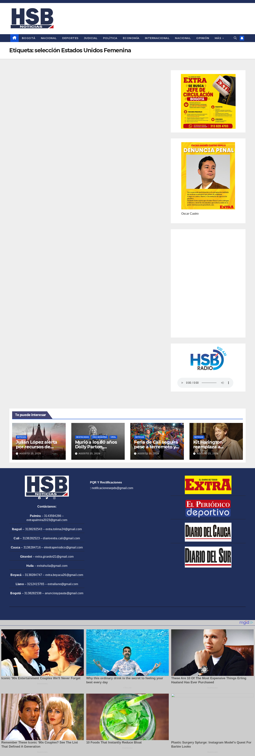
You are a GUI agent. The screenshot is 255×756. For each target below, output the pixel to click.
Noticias (21, 437)
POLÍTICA (110, 38)
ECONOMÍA (131, 38)
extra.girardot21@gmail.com (54, 556)
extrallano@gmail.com (63, 584)
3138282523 (31, 538)
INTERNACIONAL (157, 38)
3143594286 (52, 515)
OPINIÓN (202, 38)
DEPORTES (70, 38)
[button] (235, 38)
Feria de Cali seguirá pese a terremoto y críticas (156, 446)
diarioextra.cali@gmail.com (61, 538)
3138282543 (33, 529)
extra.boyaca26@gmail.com (64, 574)
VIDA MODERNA (99, 437)
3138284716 (32, 547)
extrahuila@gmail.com (52, 565)
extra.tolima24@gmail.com (64, 529)
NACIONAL (49, 38)
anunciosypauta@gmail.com (64, 593)
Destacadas (82, 437)
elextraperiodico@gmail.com (63, 547)
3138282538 (32, 593)
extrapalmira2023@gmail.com (47, 520)
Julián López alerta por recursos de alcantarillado (36, 446)
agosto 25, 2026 (30, 453)
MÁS (218, 38)
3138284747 (33, 574)
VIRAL (113, 437)
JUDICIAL (91, 38)
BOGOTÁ (28, 38)
